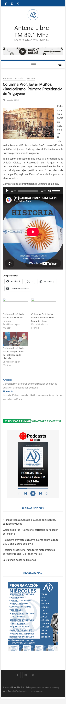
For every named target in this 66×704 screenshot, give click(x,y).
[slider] (56, 190)
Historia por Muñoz (14, 78)
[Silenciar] (49, 190)
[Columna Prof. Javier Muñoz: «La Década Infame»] (15, 305)
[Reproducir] (7, 190)
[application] (33, 190)
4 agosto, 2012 (12, 100)
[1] (17, 648)
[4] (54, 648)
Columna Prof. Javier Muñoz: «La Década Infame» (14, 317)
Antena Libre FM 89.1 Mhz (31, 31)
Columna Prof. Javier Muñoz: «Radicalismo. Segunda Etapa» (42, 317)
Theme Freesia (51, 687)
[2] (29, 648)
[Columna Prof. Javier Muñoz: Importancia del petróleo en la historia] (15, 339)
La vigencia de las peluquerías (19, 559)
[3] (42, 648)
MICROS (31, 78)
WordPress (8, 691)
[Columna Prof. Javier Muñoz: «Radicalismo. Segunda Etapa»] (43, 305)
